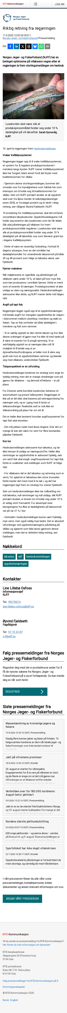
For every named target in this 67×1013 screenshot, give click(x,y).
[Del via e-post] (47, 47)
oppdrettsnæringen (15, 563)
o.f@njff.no (9, 636)
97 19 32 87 (15, 632)
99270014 (14, 602)
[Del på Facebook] (10, 47)
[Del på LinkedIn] (16, 47)
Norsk (6, 1000)
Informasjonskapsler (14, 987)
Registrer (12, 691)
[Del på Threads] (29, 47)
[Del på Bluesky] (35, 47)
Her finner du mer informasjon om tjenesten (26, 944)
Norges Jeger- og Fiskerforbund (20, 38)
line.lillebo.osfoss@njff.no (18, 606)
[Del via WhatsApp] (41, 47)
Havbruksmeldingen (45, 148)
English (14, 1000)
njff (20, 556)
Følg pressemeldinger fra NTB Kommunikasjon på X (30, 980)
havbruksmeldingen (38, 556)
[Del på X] (22, 47)
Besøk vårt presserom (22, 898)
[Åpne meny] (36, 4)
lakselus (9, 556)
